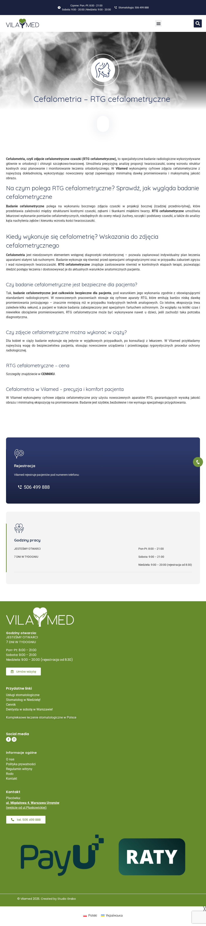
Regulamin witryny (19, 769)
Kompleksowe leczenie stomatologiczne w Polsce (41, 717)
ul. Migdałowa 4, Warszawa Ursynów (32, 803)
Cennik (11, 704)
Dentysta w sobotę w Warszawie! (29, 709)
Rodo (9, 774)
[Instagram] (14, 739)
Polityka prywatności (21, 764)
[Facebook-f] (8, 739)
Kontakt (11, 778)
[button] (158, 23)
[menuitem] (90, 916)
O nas (10, 759)
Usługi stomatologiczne (22, 695)
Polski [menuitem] (92, 915)
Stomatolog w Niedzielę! (23, 700)
